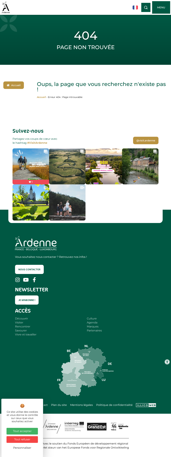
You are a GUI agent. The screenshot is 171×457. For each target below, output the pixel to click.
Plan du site (59, 405)
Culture (92, 318)
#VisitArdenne (37, 142)
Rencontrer (22, 326)
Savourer (21, 330)
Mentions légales (81, 405)
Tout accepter (22, 431)
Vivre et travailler (25, 334)
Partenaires (94, 330)
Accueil (41, 97)
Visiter (19, 322)
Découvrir (21, 318)
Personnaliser (22, 447)
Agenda (92, 322)
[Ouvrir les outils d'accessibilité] (167, 362)
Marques (93, 326)
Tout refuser (22, 439)
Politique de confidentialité (114, 405)
